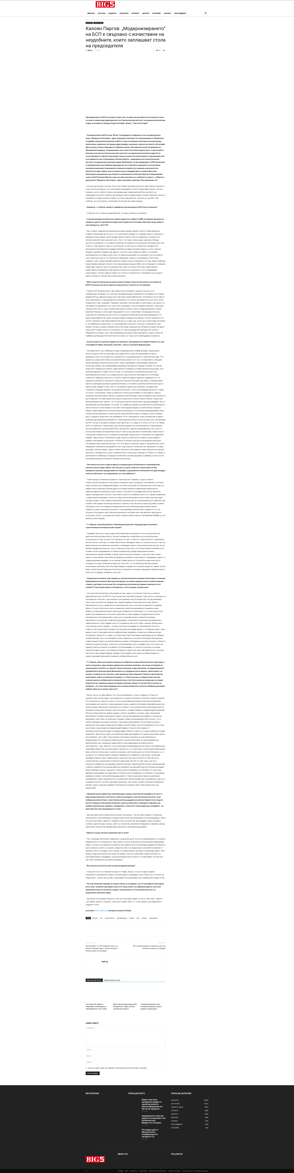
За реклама (143, 1171)
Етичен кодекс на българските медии (195, 1171)
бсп (101, 918)
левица (131, 918)
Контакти (134, 1171)
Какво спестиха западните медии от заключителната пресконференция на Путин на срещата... (152, 1104)
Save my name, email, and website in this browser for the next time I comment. (117, 1068)
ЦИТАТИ (145, 13)
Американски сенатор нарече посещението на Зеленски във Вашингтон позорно (153, 1119)
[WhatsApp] (104, 55)
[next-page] (90, 1013)
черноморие (153, 918)
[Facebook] (88, 55)
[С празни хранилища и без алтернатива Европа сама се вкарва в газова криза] (153, 993)
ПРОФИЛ (135, 13)
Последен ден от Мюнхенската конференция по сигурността (150, 1133)
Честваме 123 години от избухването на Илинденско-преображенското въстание (96, 1006)
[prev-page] (87, 1013)
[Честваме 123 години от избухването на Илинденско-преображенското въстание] (98, 993)
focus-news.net (101, 910)
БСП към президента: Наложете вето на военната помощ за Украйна (149, 947)
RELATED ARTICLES (94, 980)
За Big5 (120, 1171)
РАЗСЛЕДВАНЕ (180, 13)
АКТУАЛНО (124, 13)
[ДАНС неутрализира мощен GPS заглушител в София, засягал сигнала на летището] (125, 993)
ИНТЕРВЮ (156, 13)
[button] (205, 13)
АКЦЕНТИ (112, 13)
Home (88, 20)
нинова (144, 918)
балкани (95, 918)
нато (137, 918)
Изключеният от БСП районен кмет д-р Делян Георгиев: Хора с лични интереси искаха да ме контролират (102, 948)
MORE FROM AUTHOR (112, 980)
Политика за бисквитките (157, 1171)
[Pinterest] (98, 55)
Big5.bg (90, 50)
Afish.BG (101, 13)
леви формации (122, 918)
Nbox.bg (91, 13)
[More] (109, 55)
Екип (126, 1171)
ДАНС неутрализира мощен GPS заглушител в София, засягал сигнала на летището (125, 1006)
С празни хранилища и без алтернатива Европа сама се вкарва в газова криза (151, 1006)
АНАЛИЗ (167, 13)
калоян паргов (109, 918)
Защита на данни (175, 1171)
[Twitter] (93, 55)
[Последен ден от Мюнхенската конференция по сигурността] (134, 1133)
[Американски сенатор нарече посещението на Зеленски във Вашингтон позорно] (134, 1119)
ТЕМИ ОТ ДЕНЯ (98, 23)
